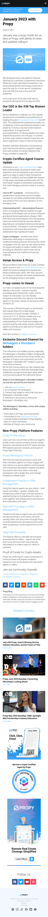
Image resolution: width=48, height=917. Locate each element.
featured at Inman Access (32, 267)
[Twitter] (21, 882)
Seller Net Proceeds (14, 532)
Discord (13, 574)
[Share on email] (42, 585)
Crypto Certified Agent (27, 167)
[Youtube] (27, 882)
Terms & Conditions (24, 901)
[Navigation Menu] (44, 4)
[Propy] (6, 3)
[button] (35, 10)
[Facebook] (15, 882)
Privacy (24, 903)
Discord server (18, 387)
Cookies (24, 905)
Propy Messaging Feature (17, 455)
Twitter (6, 574)
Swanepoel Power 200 (29, 120)
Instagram (22, 574)
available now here (28, 334)
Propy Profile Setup (14, 435)
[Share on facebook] (5, 585)
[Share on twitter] (11, 585)
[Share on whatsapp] (36, 585)
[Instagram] (33, 882)
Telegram (33, 574)
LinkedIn (16, 576)
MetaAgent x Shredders (19, 343)
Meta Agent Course (28, 416)
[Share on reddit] (23, 585)
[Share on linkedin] (17, 585)
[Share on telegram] (29, 585)
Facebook (7, 576)
